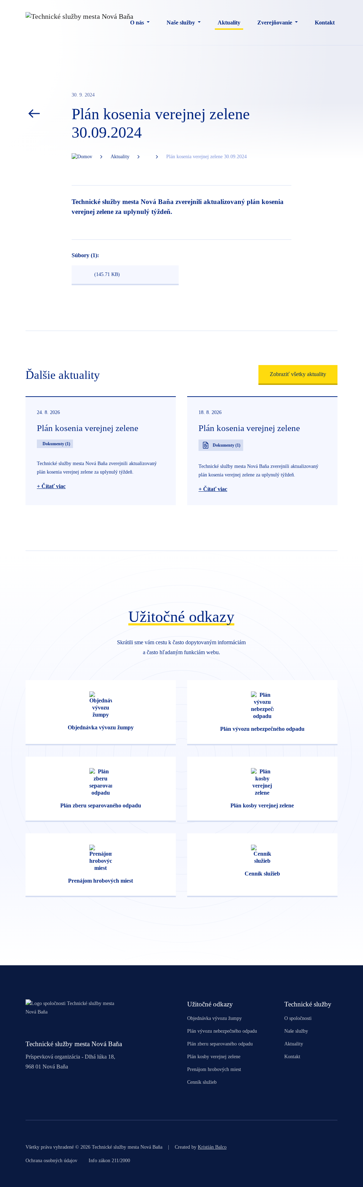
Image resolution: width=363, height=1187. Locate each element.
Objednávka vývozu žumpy (214, 1018)
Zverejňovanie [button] (275, 23)
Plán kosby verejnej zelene (213, 1056)
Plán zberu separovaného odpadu (220, 1044)
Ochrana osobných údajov (51, 1160)
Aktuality (229, 23)
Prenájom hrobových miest (214, 1069)
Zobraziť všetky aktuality (298, 374)
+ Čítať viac (51, 486)
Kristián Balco (212, 1147)
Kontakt (325, 23)
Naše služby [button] (181, 23)
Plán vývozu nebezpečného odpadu (222, 1031)
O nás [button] (137, 23)
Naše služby (296, 1031)
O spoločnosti (298, 1018)
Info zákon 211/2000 (109, 1160)
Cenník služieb (202, 1082)
